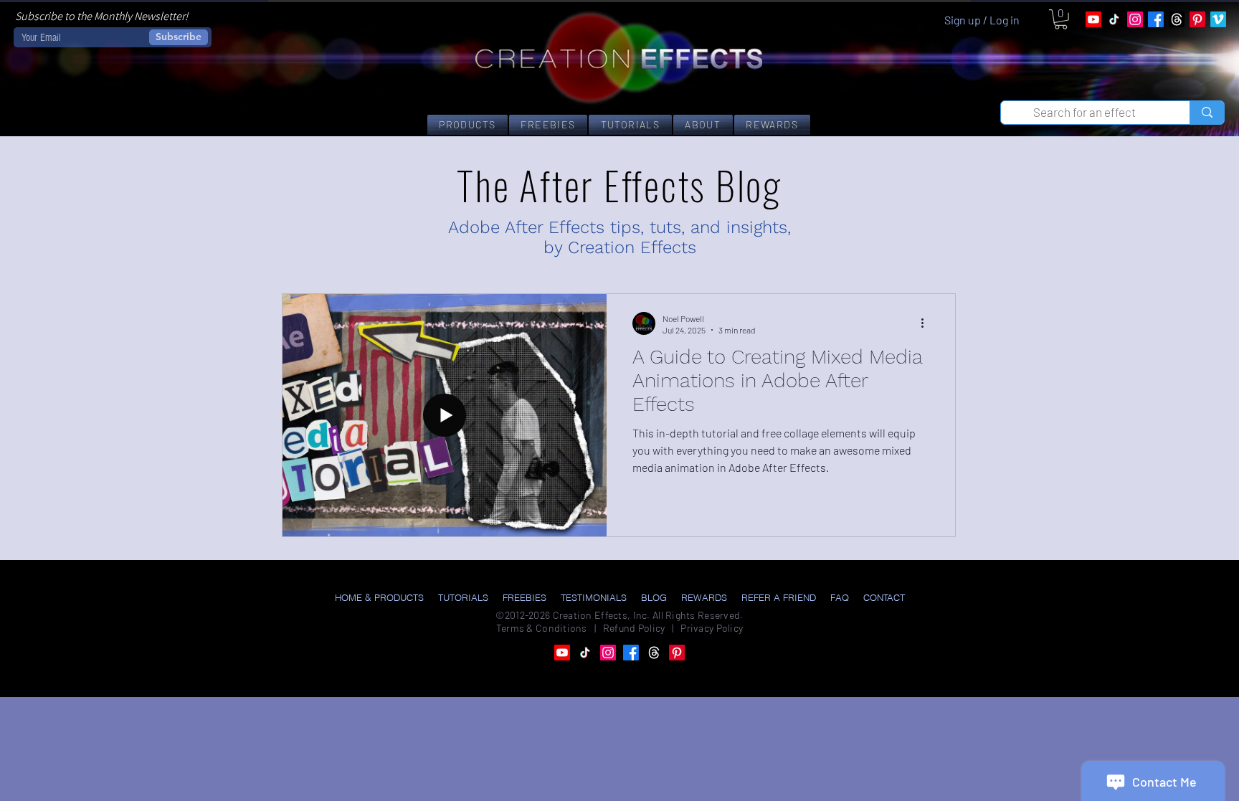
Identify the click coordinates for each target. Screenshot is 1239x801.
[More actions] (927, 323)
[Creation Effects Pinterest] (677, 652)
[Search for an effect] (1207, 112)
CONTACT (884, 597)
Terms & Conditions (541, 628)
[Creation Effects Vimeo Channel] (1218, 19)
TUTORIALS (463, 597)
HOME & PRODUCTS (379, 597)
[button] (1061, 19)
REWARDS (704, 597)
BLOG (654, 597)
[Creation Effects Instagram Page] (1135, 19)
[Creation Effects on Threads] (654, 652)
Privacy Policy (711, 628)
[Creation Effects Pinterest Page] (1197, 19)
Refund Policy (634, 628)
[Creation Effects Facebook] (1156, 19)
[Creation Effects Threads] (1177, 19)
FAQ (839, 597)
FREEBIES (524, 597)
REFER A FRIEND (778, 597)
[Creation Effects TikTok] (1114, 19)
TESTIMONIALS (594, 597)
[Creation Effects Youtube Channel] (1093, 19)
